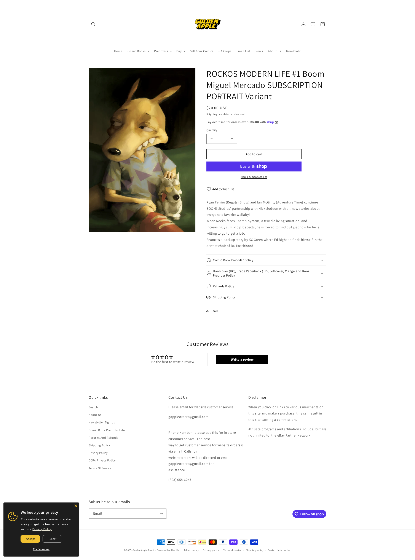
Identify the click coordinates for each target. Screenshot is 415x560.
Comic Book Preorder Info (107, 430)
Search (93, 407)
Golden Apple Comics (144, 550)
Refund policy (191, 550)
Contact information (279, 550)
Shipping (211, 114)
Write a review (242, 359)
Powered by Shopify (168, 550)
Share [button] (215, 311)
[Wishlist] (313, 24)
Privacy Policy (98, 453)
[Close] (76, 506)
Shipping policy (255, 550)
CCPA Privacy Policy (102, 460)
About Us (95, 415)
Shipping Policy (99, 445)
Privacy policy (211, 550)
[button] (93, 24)
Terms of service (232, 550)
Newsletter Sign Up (102, 422)
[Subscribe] (161, 514)
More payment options (254, 176)
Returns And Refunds (103, 438)
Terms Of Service (100, 468)
